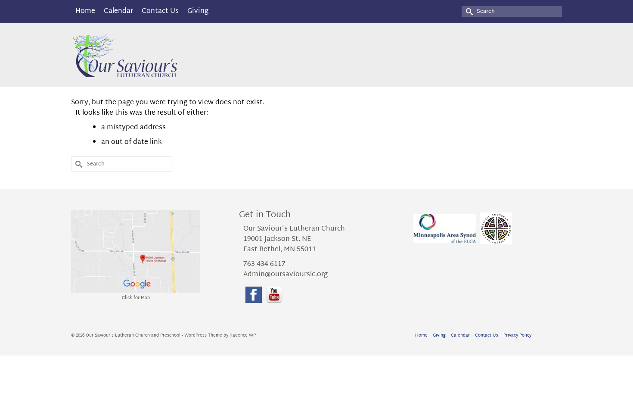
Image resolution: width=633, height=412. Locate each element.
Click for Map (136, 298)
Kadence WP (243, 335)
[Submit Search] (468, 11)
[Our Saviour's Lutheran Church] (148, 55)
